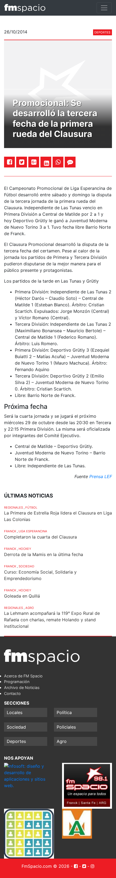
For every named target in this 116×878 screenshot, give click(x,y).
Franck (10, 531)
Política (64, 712)
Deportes (102, 32)
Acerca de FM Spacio (23, 676)
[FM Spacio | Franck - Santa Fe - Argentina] (24, 7)
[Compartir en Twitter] (21, 162)
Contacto (12, 693)
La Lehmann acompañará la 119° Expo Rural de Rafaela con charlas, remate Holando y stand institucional (52, 620)
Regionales (13, 507)
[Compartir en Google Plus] (33, 162)
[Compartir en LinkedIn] (46, 163)
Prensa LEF (100, 476)
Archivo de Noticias (22, 687)
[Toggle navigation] (104, 7)
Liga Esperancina (33, 531)
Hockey (25, 549)
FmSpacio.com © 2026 (45, 866)
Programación (16, 681)
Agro (29, 608)
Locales (14, 712)
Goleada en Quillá (22, 596)
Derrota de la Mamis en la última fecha (43, 554)
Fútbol (31, 507)
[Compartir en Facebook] (9, 162)
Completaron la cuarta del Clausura (40, 537)
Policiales (66, 727)
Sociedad (26, 566)
